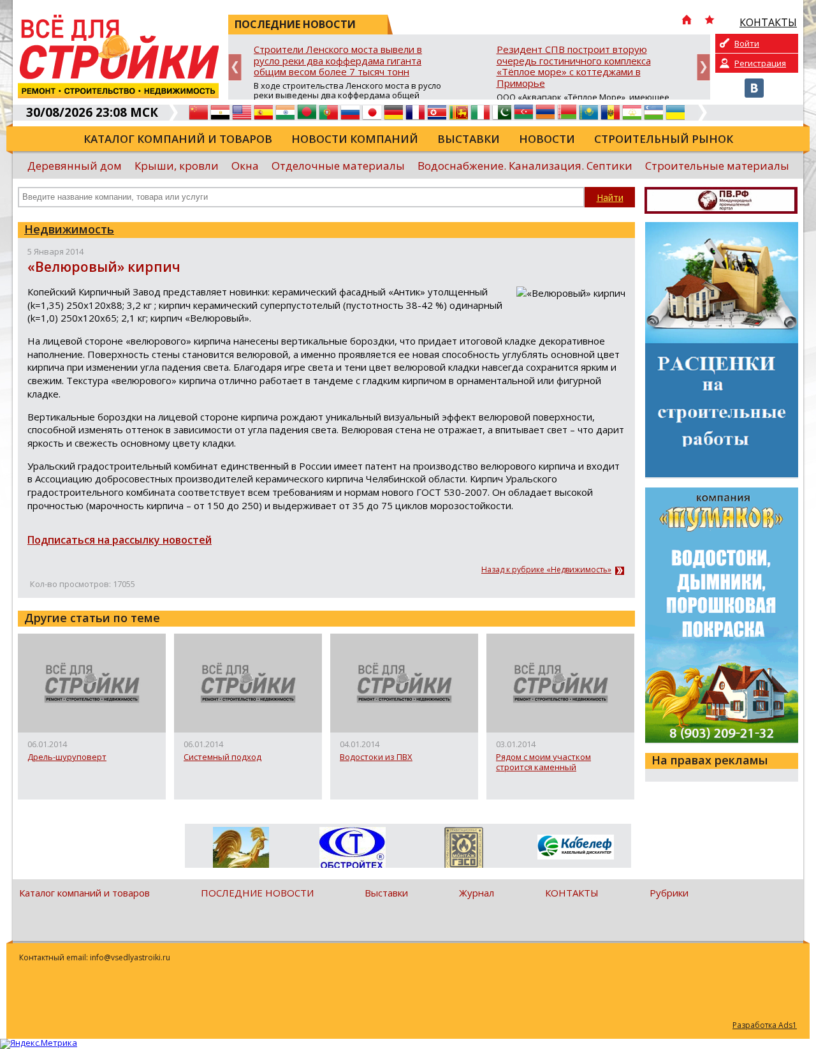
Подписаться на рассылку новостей (119, 540)
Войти (746, 43)
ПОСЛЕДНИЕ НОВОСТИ (257, 892)
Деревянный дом (74, 165)
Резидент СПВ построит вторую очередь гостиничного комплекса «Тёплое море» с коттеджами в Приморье (574, 66)
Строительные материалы (717, 165)
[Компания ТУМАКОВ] (241, 850)
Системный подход (222, 757)
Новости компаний (354, 138)
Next (703, 67)
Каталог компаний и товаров (178, 138)
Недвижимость (69, 229)
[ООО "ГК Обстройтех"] (352, 848)
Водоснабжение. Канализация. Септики (525, 165)
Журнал (476, 892)
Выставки (468, 138)
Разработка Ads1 (764, 1025)
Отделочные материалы (338, 165)
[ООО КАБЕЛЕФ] (575, 848)
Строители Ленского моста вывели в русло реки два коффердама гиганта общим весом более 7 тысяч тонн (338, 61)
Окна (245, 165)
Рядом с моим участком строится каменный (543, 762)
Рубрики (669, 892)
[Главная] (686, 21)
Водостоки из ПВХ (376, 757)
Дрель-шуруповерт (66, 757)
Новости (547, 138)
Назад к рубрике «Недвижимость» (546, 570)
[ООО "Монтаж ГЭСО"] (464, 850)
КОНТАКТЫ (572, 892)
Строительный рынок (663, 138)
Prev (235, 67)
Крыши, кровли (177, 165)
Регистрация (760, 63)
